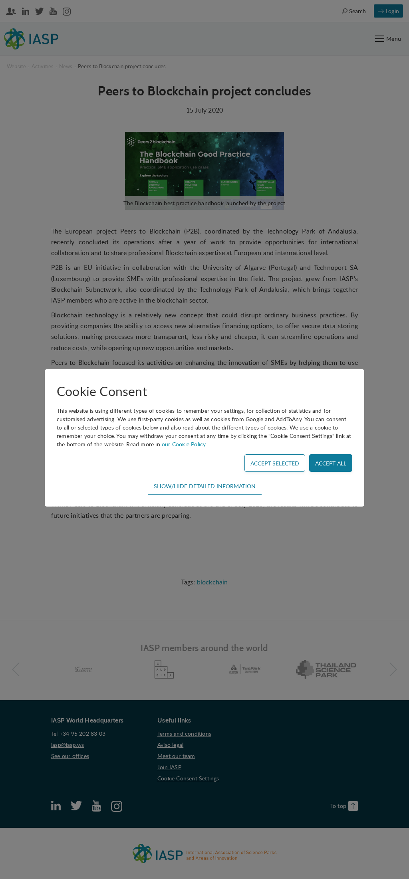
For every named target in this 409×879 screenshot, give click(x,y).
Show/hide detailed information (205, 486)
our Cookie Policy (184, 444)
